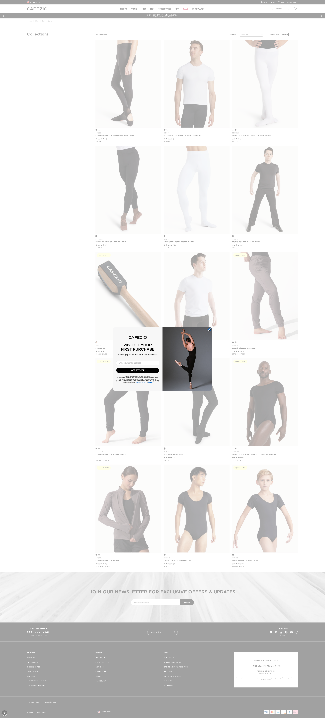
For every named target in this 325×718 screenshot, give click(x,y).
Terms (150, 382)
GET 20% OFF (137, 370)
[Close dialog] (209, 329)
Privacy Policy (141, 382)
